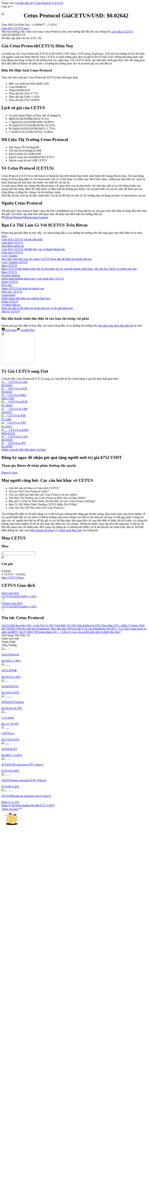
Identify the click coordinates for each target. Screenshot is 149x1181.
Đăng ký (18, 1034)
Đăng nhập (7, 1033)
